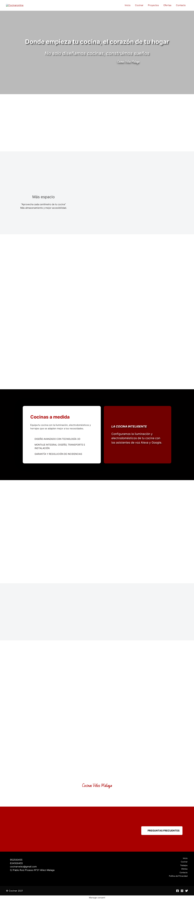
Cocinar (139, 5)
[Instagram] (182, 890)
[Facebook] (177, 890)
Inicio (127, 5)
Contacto (181, 5)
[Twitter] (186, 890)
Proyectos (153, 5)
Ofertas (167, 5)
